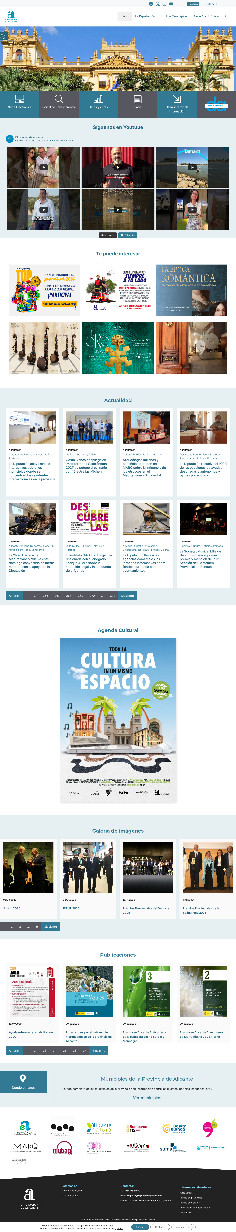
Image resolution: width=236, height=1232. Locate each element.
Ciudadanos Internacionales (25, 454)
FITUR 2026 (71, 908)
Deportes (36, 546)
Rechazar (160, 1227)
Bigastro (185, 546)
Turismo (93, 454)
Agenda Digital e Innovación (140, 546)
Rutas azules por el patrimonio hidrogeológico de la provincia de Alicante (89, 1037)
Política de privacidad (191, 1197)
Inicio (125, 16)
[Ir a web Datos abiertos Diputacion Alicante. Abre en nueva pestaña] (216, 104)
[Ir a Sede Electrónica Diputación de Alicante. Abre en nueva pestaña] (19, 104)
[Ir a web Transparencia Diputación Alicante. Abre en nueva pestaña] (59, 104)
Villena (165, 549)
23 (44, 1050)
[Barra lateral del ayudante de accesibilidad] (4, 36)
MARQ (136, 454)
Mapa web (185, 1212)
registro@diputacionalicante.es (144, 1195)
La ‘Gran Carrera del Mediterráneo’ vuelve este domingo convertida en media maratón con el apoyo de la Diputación (32, 563)
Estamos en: (70, 1186)
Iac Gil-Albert (84, 546)
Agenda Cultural (118, 630)
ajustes (119, 1228)
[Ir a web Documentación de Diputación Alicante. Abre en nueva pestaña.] (98, 104)
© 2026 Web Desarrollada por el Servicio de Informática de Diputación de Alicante (118, 1219)
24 (55, 1050)
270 (92, 595)
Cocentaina (130, 549)
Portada (14, 458)
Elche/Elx (48, 546)
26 (74, 1050)
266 (45, 595)
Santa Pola (37, 549)
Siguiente (127, 595)
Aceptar (140, 1227)
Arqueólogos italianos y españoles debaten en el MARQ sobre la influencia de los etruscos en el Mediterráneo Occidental (144, 467)
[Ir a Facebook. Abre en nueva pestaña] (151, 4)
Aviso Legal (186, 1192)
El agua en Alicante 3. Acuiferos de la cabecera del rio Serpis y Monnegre (145, 1037)
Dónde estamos (23, 1088)
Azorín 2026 (11, 908)
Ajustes (180, 1227)
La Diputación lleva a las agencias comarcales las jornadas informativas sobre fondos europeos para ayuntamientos (144, 563)
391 (112, 595)
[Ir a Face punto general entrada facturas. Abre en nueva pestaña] (137, 104)
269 (80, 595)
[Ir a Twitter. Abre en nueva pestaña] (158, 4)
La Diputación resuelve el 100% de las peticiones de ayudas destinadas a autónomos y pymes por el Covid (203, 469)
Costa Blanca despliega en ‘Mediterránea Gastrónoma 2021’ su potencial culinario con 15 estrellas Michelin (86, 465)
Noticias (49, 454)
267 (57, 595)
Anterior (14, 595)
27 (84, 1050)
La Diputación (145, 16)
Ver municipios (147, 1097)
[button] (226, 16)
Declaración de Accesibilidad (195, 1207)
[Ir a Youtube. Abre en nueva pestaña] (171, 4)
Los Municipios (176, 16)
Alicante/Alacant (19, 546)
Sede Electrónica (206, 16)
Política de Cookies (190, 1202)
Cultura (127, 454)
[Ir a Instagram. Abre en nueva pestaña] (164, 4)
